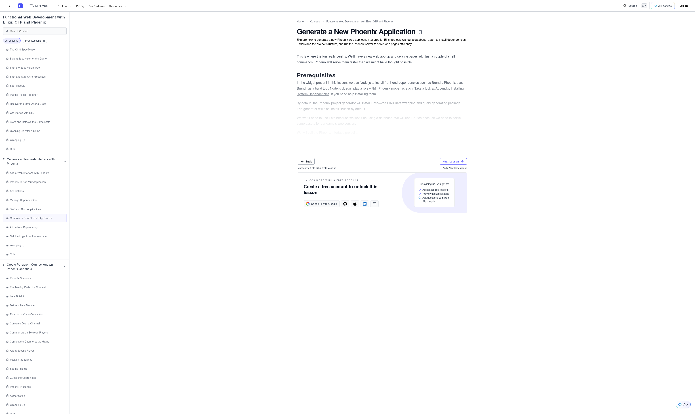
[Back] (10, 5)
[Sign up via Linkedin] (365, 203)
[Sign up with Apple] (355, 203)
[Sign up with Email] (374, 203)
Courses (315, 21)
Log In (683, 6)
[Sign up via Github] (345, 203)
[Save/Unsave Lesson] (420, 32)
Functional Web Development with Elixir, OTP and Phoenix (34, 19)
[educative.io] (20, 5)
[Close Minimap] (69, 25)
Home (300, 21)
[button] (35, 161)
